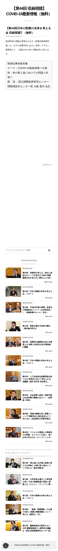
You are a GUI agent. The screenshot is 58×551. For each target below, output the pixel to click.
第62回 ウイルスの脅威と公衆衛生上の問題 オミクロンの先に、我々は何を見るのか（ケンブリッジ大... (37, 434)
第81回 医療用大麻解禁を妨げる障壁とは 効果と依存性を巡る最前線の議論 (37, 344)
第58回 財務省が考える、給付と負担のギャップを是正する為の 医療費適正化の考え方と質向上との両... (37, 275)
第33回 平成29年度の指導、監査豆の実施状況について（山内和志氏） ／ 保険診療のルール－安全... (37, 309)
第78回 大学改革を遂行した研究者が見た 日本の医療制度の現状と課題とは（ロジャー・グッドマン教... (37, 481)
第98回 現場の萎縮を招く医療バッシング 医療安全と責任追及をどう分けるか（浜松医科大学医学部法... (37, 416)
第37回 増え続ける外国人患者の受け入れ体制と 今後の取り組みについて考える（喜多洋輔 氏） (37, 465)
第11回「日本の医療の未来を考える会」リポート (37, 292)
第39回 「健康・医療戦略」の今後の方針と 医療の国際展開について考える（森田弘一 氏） (37, 511)
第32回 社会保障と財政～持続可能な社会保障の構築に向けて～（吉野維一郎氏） (37, 397)
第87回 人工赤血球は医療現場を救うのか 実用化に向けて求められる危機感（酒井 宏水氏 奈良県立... (37, 379)
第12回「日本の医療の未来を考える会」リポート (37, 496)
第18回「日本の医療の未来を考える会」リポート (37, 361)
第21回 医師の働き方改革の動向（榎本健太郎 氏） (36, 327)
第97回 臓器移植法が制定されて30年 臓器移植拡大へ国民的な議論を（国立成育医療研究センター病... (37, 528)
